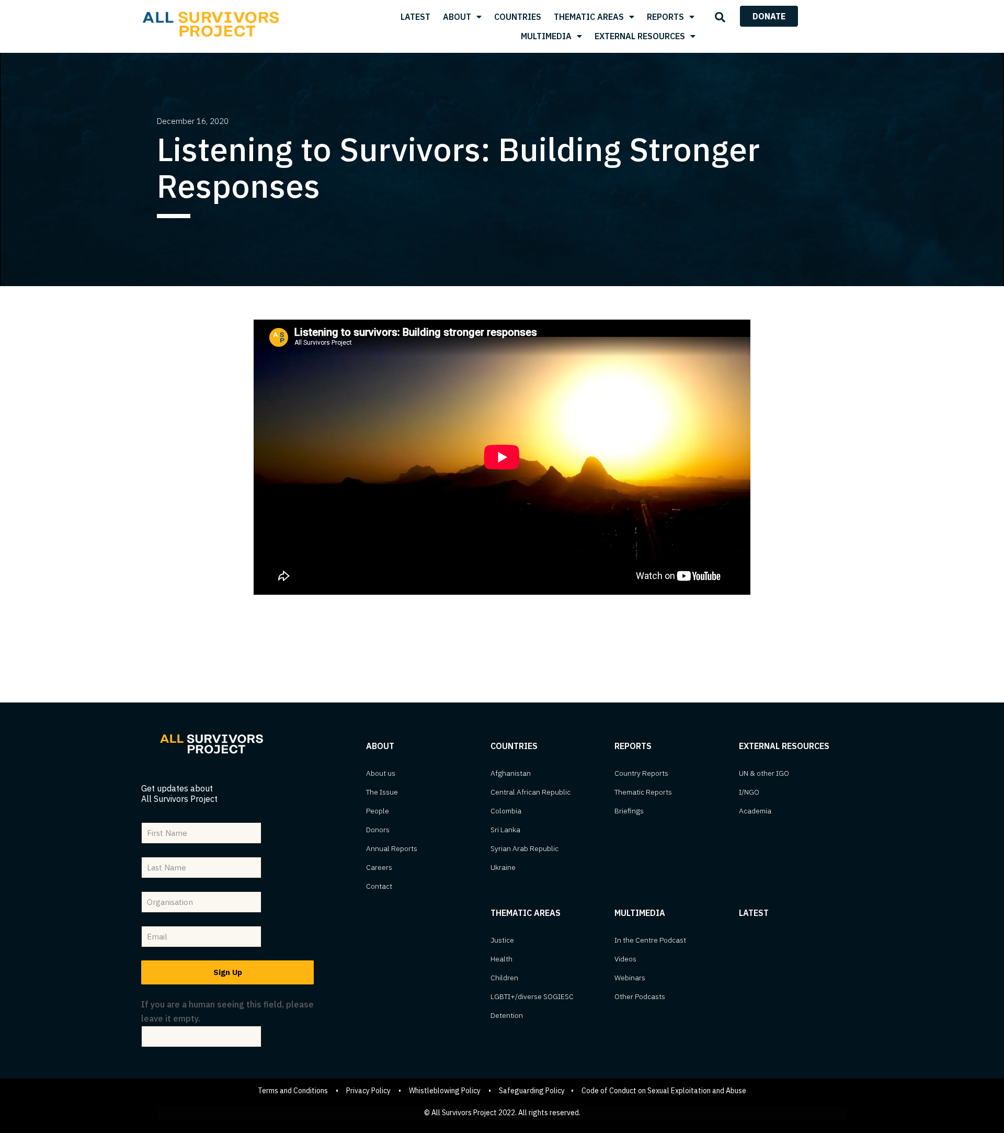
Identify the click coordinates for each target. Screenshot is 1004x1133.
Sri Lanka (505, 829)
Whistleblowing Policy (445, 1090)
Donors (378, 829)
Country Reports (641, 773)
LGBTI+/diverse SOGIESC (532, 996)
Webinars (629, 977)
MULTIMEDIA (546, 36)
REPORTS (665, 17)
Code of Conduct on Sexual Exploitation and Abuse (663, 1090)
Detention (506, 1015)
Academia (755, 810)
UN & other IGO (764, 773)
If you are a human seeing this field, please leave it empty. (227, 1011)
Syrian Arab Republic (524, 848)
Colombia (505, 810)
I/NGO (749, 792)
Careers (379, 867)
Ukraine (503, 867)
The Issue (382, 792)
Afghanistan (510, 773)
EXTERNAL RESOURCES (640, 36)
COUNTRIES (517, 17)
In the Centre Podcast (650, 940)
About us (380, 773)
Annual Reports (391, 848)
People (377, 810)
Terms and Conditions (293, 1090)
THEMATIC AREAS (589, 17)
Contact (379, 886)
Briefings (629, 810)
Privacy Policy (368, 1090)
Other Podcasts (639, 996)
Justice (502, 940)
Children (504, 977)
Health (501, 959)
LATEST (415, 17)
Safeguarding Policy (532, 1090)
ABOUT (457, 17)
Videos (625, 959)
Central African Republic (530, 792)
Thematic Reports (643, 792)
